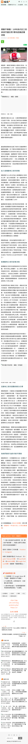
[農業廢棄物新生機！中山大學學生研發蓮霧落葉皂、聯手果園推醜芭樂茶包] (6, 663)
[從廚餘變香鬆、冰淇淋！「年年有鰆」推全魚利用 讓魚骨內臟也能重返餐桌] (6, 645)
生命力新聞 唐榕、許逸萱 (13, 38)
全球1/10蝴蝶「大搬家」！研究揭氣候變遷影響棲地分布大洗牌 (19, 691)
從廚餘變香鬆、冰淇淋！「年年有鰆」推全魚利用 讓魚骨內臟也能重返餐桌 (19, 644)
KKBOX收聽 (11, 561)
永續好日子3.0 (12, 4)
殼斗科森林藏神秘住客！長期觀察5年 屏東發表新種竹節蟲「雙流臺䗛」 (19, 716)
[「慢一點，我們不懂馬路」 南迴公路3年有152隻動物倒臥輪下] (6, 709)
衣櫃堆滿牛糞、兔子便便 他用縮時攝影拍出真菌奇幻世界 (19, 683)
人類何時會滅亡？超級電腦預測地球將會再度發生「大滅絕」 (14, 587)
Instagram (8, 552)
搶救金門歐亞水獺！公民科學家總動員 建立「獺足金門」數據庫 (19, 670)
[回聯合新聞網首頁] (2, 2)
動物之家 (5, 596)
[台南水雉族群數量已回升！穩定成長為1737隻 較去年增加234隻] (6, 725)
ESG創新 (20, 4)
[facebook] (19, 1)
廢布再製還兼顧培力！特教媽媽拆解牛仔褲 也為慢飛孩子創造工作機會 (19, 652)
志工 (24, 593)
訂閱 (20, 738)
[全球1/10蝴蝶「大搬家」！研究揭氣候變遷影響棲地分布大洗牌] (6, 692)
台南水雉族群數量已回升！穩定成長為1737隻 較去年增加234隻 (19, 724)
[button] (26, 1)
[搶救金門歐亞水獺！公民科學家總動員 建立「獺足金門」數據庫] (6, 671)
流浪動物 (5, 593)
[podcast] (21, 1)
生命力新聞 (16, 523)
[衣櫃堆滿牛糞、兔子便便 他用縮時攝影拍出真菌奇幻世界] (6, 684)
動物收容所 (14, 596)
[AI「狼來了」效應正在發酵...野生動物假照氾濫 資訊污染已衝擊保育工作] (6, 700)
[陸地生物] (2, 42)
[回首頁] (5, 2)
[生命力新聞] (14, 604)
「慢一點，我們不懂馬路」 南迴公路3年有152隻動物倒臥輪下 (19, 708)
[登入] (24, 1)
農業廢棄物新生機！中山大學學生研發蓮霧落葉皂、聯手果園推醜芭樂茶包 (19, 662)
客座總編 (3, 4)
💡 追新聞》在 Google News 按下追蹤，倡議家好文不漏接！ (14, 577)
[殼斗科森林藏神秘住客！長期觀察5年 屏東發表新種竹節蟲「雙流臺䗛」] (6, 717)
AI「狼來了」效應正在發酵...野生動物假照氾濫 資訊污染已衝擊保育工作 (19, 699)
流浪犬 (12, 593)
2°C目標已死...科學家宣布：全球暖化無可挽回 (14, 582)
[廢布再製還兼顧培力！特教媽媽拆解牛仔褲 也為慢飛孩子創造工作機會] (6, 653)
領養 (18, 593)
